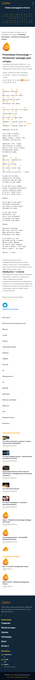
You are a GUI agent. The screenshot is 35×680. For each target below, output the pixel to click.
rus (23, 32)
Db (20, 80)
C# (17, 80)
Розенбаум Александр (9, 34)
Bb (10, 80)
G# (13, 82)
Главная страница (7, 32)
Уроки (4, 632)
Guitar (5, 3)
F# (5, 82)
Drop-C (5, 646)
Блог (4, 641)
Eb (27, 80)
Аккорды (18, 32)
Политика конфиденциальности (17, 677)
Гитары (12, 675)
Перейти (5, 447)
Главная (5, 623)
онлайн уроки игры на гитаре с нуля (15, 288)
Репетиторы (8, 627)
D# (24, 80)
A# (8, 80)
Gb (8, 82)
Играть (5, 571)
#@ (5, 662)
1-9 (4, 14)
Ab (3, 80)
